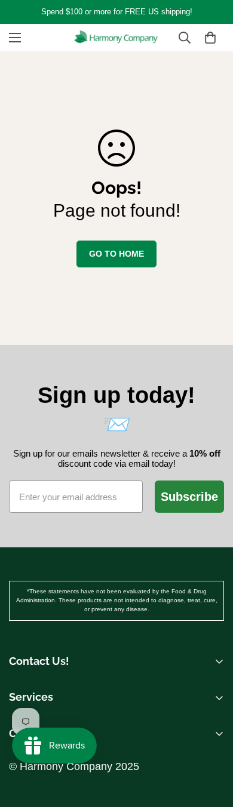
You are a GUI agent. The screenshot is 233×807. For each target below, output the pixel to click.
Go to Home (116, 253)
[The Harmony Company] (116, 37)
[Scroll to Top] (211, 716)
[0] (210, 37)
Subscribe (189, 496)
